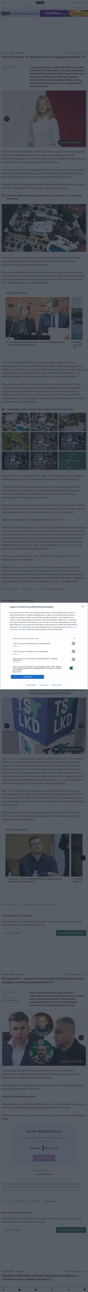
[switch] (72, 643)
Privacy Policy (57, 685)
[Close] (83, 607)
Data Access (44, 685)
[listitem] (44, 638)
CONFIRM (27, 677)
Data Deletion (31, 685)
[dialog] (44, 646)
